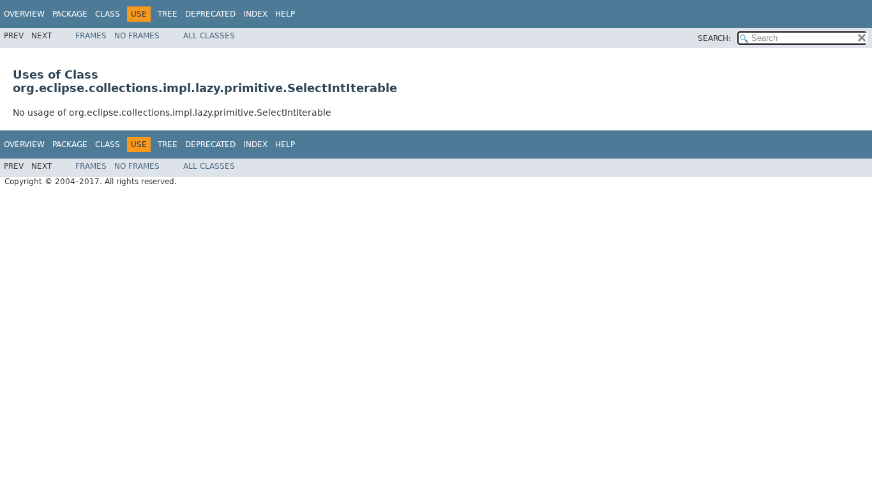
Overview (24, 14)
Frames (91, 35)
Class (107, 14)
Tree (167, 14)
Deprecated (210, 14)
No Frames (137, 35)
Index (255, 14)
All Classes (209, 35)
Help (285, 14)
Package (69, 14)
